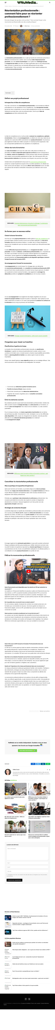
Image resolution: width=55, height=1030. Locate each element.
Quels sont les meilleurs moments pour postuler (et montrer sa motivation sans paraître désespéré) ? (30, 943)
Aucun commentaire (36, 25)
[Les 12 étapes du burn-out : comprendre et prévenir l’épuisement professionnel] (8, 958)
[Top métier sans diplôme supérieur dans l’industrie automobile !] (39, 809)
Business (10, 6)
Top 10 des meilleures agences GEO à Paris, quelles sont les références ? (30, 930)
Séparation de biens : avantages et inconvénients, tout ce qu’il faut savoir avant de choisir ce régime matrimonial (30, 924)
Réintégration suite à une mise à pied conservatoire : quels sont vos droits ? (30, 978)
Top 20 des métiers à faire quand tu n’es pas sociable (25, 985)
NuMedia (6, 6)
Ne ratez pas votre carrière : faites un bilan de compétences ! (14, 817)
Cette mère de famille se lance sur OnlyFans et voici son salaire (27, 964)
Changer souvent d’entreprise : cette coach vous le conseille (31, 335)
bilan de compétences (42, 238)
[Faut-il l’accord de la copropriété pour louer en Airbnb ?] (8, 972)
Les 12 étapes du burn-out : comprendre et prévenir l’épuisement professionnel (28, 957)
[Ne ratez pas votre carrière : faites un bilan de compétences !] (16, 809)
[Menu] (5, 2)
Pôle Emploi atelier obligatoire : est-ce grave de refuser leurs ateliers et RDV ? (31, 949)
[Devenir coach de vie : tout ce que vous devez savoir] (16, 827)
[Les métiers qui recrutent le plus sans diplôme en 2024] (16, 789)
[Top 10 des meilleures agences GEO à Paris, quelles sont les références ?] (8, 932)
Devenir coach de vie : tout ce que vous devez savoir (15, 835)
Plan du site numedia (35, 1003)
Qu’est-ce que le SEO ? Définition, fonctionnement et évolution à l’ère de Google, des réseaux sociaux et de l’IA (29, 916)
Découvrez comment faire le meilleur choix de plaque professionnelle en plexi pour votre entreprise (39, 836)
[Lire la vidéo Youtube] (29, 571)
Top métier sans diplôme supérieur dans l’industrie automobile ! (39, 817)
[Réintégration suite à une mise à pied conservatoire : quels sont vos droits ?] (8, 979)
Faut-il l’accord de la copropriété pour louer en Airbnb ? (25, 971)
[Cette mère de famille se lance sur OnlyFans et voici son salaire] (8, 965)
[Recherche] (49, 2)
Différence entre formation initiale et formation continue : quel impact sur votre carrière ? (38, 798)
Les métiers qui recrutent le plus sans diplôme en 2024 (15, 797)
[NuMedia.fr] (27, 2)
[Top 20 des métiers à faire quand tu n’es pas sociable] (8, 987)
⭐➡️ (27, 750)
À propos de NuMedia (26, 1003)
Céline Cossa (27, 25)
